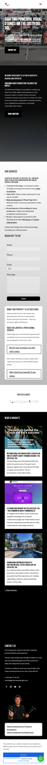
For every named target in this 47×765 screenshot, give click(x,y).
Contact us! (12, 50)
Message (11, 275)
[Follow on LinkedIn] (19, 686)
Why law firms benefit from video (22, 374)
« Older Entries (11, 590)
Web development (14, 200)
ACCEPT (23, 755)
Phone (10, 255)
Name (9, 245)
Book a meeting (13, 114)
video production (11, 39)
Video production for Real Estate (20, 732)
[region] (23, 752)
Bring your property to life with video (22, 349)
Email (9, 265)
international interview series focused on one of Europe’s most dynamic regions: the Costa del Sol (23, 456)
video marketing (25, 39)
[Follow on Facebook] (6, 686)
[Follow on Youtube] (15, 686)
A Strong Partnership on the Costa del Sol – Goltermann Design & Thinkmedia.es (23, 509)
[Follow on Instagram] (11, 686)
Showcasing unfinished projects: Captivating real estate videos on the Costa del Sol (21, 565)
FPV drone (26, 219)
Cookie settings (23, 761)
